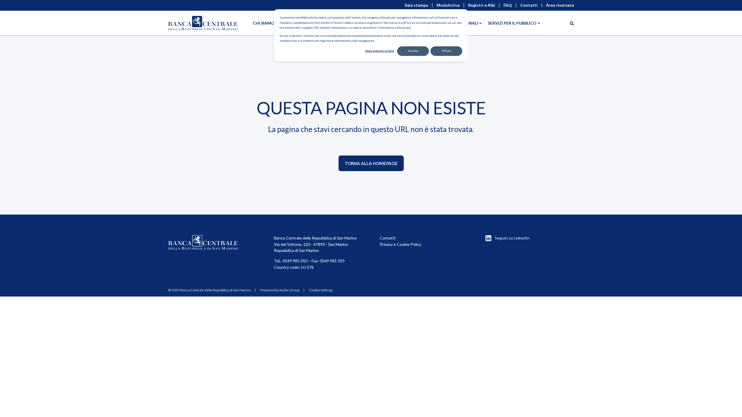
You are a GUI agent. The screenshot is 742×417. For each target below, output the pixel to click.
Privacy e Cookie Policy (400, 244)
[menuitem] (209, 290)
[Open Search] (572, 23)
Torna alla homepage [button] (371, 163)
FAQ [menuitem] (507, 5)
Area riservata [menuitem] (560, 5)
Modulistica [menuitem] (448, 5)
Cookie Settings (321, 290)
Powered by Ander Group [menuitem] (279, 290)
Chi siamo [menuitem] (263, 23)
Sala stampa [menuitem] (416, 5)
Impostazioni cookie (379, 50)
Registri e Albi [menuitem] (481, 5)
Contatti (387, 237)
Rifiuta (446, 50)
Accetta (413, 50)
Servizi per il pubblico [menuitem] (512, 23)
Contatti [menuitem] (529, 5)
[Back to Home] (203, 23)
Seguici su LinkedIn (512, 237)
